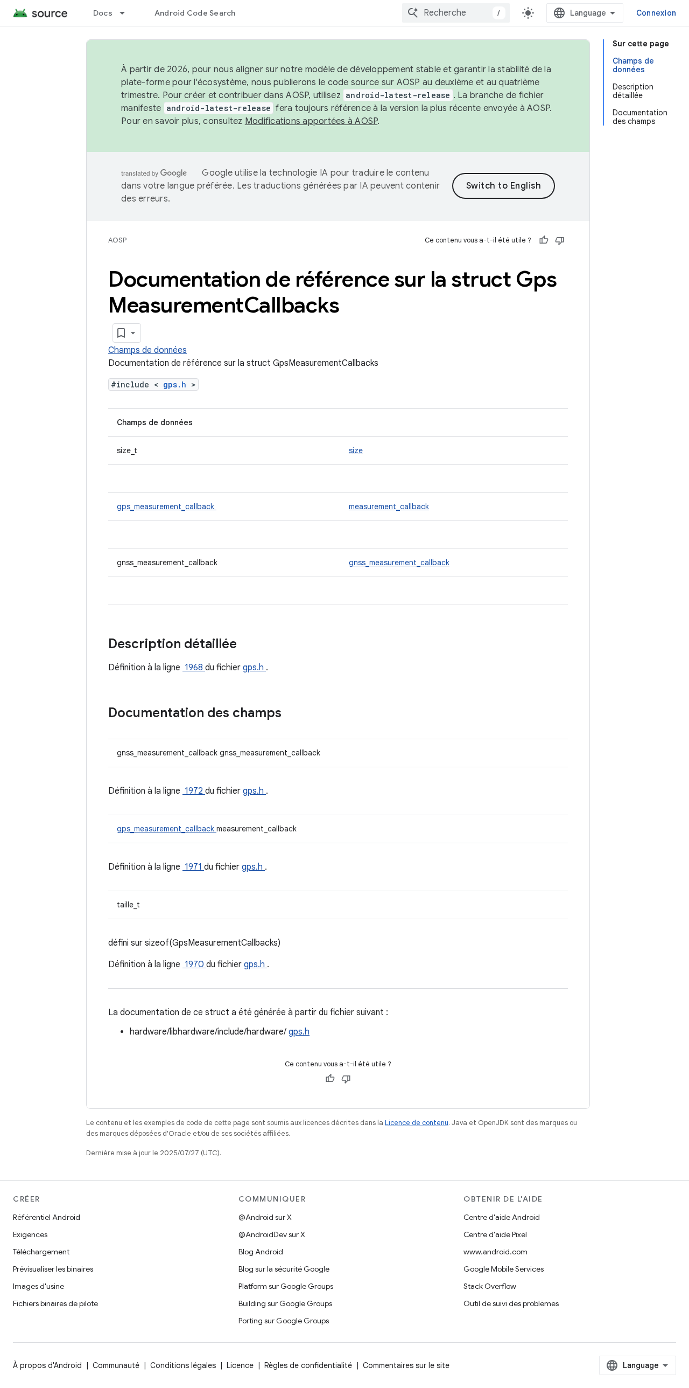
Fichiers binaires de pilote (55, 1303)
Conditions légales (183, 1365)
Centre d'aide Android (501, 1217)
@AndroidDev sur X (271, 1234)
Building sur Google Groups (285, 1303)
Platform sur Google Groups (285, 1286)
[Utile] (544, 240)
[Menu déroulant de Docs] (127, 13)
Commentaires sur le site (406, 1365)
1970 (194, 964)
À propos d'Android (47, 1365)
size (356, 450)
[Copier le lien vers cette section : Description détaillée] (251, 645)
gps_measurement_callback (166, 506)
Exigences (30, 1234)
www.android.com (495, 1252)
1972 (193, 791)
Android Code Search (195, 13)
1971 (193, 867)
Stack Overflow (489, 1286)
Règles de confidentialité (308, 1365)
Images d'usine (38, 1286)
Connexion (656, 13)
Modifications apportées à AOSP (311, 121)
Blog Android (260, 1252)
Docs (103, 13)
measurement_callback (389, 506)
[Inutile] (560, 240)
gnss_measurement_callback (399, 562)
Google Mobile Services (503, 1269)
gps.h (177, 384)
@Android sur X (265, 1217)
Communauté (116, 1365)
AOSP (117, 240)
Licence (240, 1365)
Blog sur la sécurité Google (283, 1269)
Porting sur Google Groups (283, 1320)
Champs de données (147, 350)
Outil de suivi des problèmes (511, 1303)
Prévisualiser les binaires (53, 1269)
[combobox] (456, 13)
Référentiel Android (46, 1217)
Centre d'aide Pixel (495, 1234)
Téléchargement (41, 1252)
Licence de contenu (416, 1122)
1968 (193, 667)
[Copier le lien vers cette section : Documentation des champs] (295, 713)
